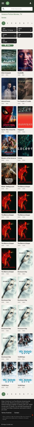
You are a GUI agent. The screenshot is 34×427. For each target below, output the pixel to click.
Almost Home (5, 101)
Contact (16, 412)
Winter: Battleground (7, 186)
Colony (20, 158)
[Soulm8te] (25, 60)
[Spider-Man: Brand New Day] (8, 117)
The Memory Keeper (24, 186)
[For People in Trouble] (25, 89)
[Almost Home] (8, 89)
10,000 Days (21, 357)
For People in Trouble (24, 101)
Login (30, 3)
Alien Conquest (6, 73)
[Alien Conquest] (8, 60)
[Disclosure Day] (25, 259)
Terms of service (6, 412)
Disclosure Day (22, 272)
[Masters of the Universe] (8, 145)
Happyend (21, 129)
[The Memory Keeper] (25, 174)
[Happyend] (25, 117)
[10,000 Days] (25, 344)
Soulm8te (21, 73)
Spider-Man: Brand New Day (10, 129)
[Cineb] (7, 3)
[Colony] (25, 145)
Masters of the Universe (8, 158)
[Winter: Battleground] (8, 174)
